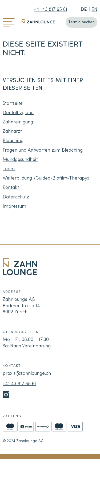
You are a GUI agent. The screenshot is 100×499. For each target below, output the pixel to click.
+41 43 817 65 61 (50, 9)
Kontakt (11, 187)
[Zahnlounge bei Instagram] (6, 394)
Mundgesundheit (20, 159)
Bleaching (13, 141)
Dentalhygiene (18, 113)
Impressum (14, 206)
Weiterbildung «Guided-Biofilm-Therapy (45, 178)
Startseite (13, 103)
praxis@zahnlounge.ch (27, 373)
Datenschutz (16, 197)
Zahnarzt (12, 131)
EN (94, 9)
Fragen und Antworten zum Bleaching (43, 150)
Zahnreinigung (18, 122)
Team (9, 169)
